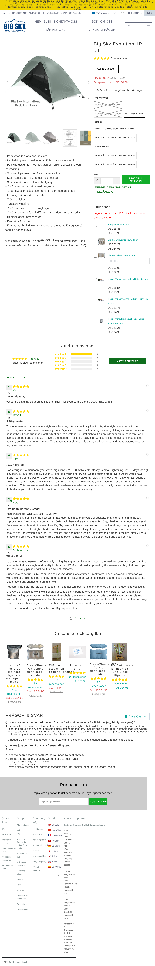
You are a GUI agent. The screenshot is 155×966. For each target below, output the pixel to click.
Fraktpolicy (37, 834)
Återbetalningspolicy (41, 845)
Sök (3, 829)
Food (19, 885)
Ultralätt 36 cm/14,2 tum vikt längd (115, 138)
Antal (96, 174)
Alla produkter (23, 825)
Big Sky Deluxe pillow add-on (121, 255)
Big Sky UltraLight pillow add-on (123, 240)
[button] (101, 13)
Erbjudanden (22, 909)
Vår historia (38, 829)
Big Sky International (17, 962)
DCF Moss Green (134, 114)
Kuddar (20, 879)
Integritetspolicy (39, 861)
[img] (21, 386)
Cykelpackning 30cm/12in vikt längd (115, 129)
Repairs (36, 851)
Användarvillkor (39, 856)
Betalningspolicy (40, 840)
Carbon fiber (102, 146)
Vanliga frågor (7, 834)
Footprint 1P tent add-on (119, 224)
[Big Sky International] (14, 25)
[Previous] (7, 82)
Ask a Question (106, 68)
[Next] (88, 82)
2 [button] (75, 618)
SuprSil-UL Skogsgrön (108, 114)
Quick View (101, 244)
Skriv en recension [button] (127, 361)
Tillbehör (20, 890)
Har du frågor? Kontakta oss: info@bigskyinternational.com (41, 13)
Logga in (136, 13)
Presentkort (22, 904)
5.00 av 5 (33, 358)
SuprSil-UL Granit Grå (107, 105)
